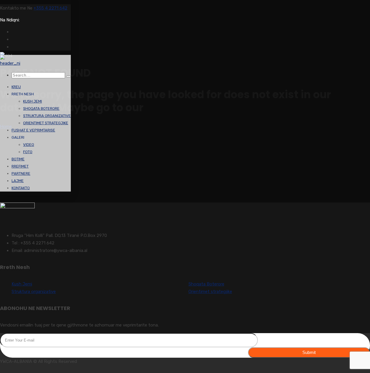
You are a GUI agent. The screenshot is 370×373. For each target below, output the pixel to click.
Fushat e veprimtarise (33, 130)
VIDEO (28, 144)
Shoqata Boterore (41, 108)
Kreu (16, 87)
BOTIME (18, 159)
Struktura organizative (47, 116)
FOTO (27, 152)
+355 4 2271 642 (50, 8)
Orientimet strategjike (45, 123)
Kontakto (21, 188)
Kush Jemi (32, 101)
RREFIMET (20, 166)
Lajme (18, 181)
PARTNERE (21, 173)
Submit (309, 352)
